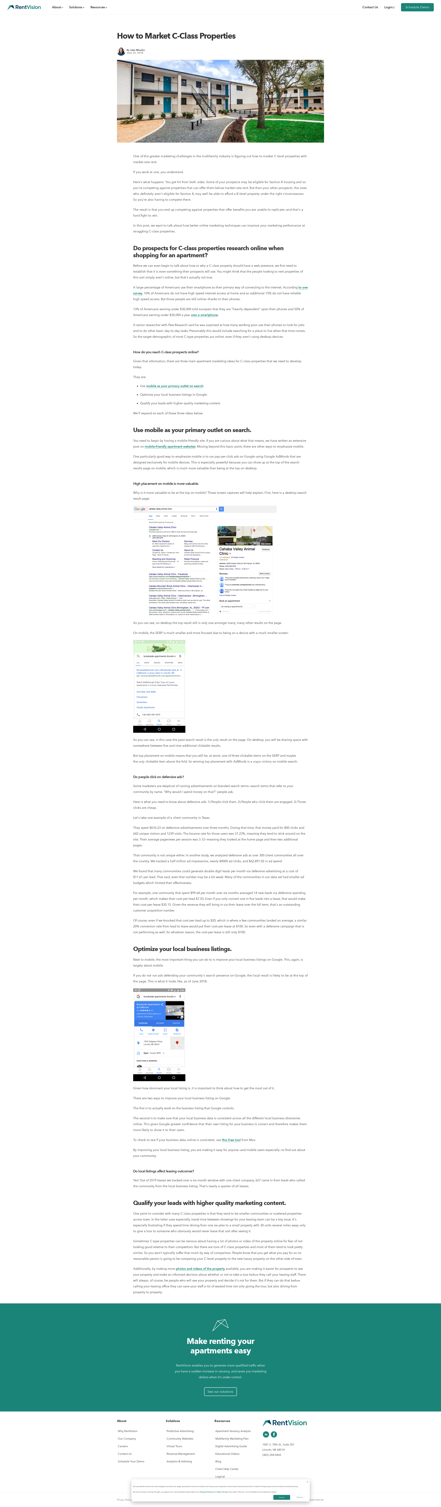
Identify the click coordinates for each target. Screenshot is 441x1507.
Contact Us (125, 1453)
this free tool (231, 1140)
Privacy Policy (206, 1492)
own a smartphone (204, 315)
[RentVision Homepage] (24, 7)
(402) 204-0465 (271, 1454)
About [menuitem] (56, 7)
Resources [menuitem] (97, 7)
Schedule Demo (417, 7)
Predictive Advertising (180, 1431)
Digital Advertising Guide (231, 1446)
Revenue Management (181, 1453)
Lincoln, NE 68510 (273, 1449)
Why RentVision (127, 1431)
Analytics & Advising (179, 1461)
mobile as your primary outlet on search (174, 386)
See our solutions (220, 1392)
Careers (123, 1446)
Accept (281, 1497)
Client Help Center (227, 1469)
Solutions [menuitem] (75, 7)
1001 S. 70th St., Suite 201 (278, 1444)
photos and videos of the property (200, 1268)
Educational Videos (227, 1453)
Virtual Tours (174, 1446)
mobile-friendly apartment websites (170, 446)
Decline (300, 1497)
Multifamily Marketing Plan (232, 1438)
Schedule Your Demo (131, 1461)
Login (388, 7)
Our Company (127, 1438)
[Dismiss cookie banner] (307, 1482)
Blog (218, 1461)
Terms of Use (222, 1492)
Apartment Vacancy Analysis (233, 1431)
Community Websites (180, 1438)
